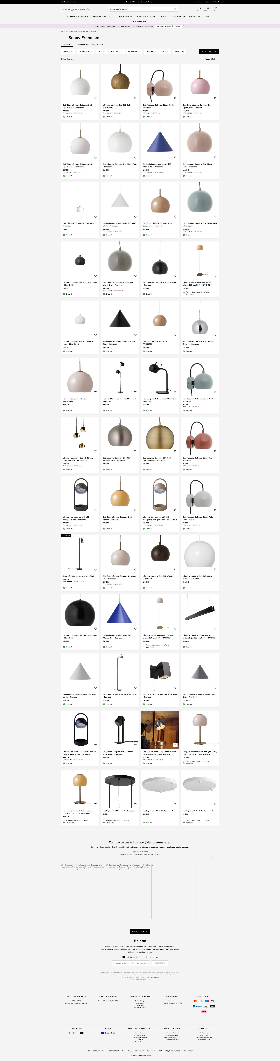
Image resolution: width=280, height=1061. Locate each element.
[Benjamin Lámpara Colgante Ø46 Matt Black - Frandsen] (120, 327)
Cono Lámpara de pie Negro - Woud (78, 576)
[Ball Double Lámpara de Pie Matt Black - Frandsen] (120, 386)
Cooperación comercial (172, 1039)
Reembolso (140, 1005)
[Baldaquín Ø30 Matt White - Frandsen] (200, 798)
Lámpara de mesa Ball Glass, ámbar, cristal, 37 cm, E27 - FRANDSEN (78, 812)
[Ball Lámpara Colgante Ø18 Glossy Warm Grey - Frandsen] (120, 269)
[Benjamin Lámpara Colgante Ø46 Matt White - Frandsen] (80, 680)
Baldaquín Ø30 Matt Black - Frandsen (119, 811)
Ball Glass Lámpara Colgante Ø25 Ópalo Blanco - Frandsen (77, 106)
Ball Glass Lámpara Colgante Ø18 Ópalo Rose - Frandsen (197, 106)
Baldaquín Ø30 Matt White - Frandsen (199, 811)
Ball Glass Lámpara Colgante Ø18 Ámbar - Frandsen (117, 518)
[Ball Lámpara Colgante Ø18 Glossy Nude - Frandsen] (200, 151)
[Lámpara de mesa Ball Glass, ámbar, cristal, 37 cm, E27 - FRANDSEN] (80, 798)
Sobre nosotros (140, 1033)
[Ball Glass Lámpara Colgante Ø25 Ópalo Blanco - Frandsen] (80, 92)
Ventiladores (125, 16)
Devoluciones (140, 1003)
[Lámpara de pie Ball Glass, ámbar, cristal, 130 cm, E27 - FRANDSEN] (200, 269)
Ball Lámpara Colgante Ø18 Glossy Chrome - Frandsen (198, 342)
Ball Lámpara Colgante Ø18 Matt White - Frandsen (120, 165)
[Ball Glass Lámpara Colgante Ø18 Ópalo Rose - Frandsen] (200, 92)
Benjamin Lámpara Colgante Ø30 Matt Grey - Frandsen (199, 695)
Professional (140, 21)
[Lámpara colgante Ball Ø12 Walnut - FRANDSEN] (160, 563)
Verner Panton (203, 1035)
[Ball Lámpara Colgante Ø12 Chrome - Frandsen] (80, 210)
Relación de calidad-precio (204, 1037)
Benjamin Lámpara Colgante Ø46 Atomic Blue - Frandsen (117, 636)
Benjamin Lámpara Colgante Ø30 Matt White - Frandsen (119, 224)
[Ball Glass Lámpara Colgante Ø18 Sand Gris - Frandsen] (120, 563)
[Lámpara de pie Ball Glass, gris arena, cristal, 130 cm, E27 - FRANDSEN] (160, 622)
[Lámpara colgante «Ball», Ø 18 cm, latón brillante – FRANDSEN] (80, 445)
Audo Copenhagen (204, 1033)
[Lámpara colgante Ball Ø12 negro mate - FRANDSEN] (80, 269)
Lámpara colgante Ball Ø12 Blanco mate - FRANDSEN (78, 342)
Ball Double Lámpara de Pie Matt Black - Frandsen (119, 400)
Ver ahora (149, 26)
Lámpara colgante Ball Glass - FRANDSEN (156, 342)
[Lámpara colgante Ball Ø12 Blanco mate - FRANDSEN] (80, 327)
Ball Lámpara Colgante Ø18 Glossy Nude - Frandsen (198, 165)
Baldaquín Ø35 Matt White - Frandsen (159, 811)
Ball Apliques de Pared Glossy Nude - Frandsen (159, 106)
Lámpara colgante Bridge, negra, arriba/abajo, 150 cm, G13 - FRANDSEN (199, 636)
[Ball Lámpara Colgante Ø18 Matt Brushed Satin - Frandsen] (120, 445)
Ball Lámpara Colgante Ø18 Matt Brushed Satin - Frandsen (117, 459)
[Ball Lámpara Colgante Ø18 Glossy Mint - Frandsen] (200, 210)
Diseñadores (81, 31)
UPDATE (168, 26)
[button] (95, 98)
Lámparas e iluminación (68, 31)
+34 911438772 (76, 1001)
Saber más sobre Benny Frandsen (90, 44)
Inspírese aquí (138, 932)
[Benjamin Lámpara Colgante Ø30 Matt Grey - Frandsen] (200, 680)
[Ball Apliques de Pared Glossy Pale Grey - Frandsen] (200, 504)
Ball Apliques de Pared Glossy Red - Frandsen (198, 459)
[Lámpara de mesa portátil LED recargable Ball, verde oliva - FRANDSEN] (80, 504)
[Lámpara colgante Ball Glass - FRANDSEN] (160, 327)
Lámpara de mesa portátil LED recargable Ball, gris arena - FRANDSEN (160, 518)
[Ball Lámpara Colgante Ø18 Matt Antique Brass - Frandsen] (160, 445)
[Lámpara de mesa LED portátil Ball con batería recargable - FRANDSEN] (80, 738)
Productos (67, 44)
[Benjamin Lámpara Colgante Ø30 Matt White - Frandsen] (120, 210)
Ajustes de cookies (172, 1035)
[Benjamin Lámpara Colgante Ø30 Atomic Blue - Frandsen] (160, 151)
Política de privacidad (152, 977)
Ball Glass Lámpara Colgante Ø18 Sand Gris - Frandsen (119, 577)
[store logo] (75, 9)
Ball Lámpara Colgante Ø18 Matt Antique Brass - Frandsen (157, 459)
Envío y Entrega (140, 1001)
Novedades (194, 16)
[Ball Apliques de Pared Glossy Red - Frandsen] (200, 445)
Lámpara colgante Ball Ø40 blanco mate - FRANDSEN (197, 577)
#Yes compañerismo (172, 1033)
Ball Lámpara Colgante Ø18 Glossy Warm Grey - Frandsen (118, 283)
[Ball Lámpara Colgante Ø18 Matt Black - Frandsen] (160, 269)
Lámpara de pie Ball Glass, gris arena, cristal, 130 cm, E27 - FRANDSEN (159, 636)
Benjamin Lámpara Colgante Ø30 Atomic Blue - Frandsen (157, 165)
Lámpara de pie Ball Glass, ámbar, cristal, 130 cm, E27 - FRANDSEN (197, 283)
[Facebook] (69, 1033)
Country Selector (140, 1042)
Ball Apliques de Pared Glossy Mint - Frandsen (198, 400)
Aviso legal (140, 1039)
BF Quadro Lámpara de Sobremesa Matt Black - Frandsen (118, 752)
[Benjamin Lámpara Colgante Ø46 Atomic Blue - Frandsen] (120, 622)
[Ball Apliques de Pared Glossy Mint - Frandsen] (200, 386)
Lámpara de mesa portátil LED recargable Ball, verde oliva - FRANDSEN (76, 518)
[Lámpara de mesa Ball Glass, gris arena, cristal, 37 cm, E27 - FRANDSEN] (200, 738)
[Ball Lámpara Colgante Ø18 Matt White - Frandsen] (120, 151)
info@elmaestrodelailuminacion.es (76, 1003)
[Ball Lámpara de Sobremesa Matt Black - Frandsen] (160, 386)
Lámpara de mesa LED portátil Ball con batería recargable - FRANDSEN (79, 752)
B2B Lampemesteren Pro (172, 1037)
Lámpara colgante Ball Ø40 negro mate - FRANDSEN (80, 636)
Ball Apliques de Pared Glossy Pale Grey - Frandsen (198, 518)
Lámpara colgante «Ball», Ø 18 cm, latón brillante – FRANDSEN (78, 459)
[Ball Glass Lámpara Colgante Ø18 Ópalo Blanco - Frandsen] (80, 151)
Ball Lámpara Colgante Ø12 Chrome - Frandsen (79, 224)
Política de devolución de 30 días (172, 1003)
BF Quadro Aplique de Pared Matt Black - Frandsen (160, 695)
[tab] (68, 51)
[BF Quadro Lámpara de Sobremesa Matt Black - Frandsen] (120, 738)
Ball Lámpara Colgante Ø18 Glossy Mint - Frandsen (200, 224)
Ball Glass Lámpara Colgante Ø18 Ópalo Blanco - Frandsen (77, 165)
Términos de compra (140, 1035)
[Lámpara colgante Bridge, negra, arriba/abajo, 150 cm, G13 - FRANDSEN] (200, 622)
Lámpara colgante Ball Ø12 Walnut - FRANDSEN (158, 577)
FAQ (76, 1005)
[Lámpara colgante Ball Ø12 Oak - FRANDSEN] (120, 92)
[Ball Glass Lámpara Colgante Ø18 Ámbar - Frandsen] (120, 504)
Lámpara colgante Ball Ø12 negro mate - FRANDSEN (80, 283)
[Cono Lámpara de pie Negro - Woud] (80, 563)
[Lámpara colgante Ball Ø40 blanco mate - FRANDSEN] (200, 563)
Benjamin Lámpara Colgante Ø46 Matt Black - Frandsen (119, 342)
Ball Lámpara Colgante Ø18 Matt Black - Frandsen (159, 283)
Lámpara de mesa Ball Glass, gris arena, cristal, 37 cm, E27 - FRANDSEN (200, 752)
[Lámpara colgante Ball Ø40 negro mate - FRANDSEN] (80, 622)
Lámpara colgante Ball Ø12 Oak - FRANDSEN (117, 106)
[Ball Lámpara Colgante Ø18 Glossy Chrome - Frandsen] (200, 327)
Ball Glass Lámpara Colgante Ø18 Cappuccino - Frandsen (157, 224)
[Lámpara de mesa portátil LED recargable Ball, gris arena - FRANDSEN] (160, 504)
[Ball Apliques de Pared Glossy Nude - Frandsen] (160, 92)
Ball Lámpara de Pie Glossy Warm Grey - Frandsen (120, 695)
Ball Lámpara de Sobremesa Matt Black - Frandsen (160, 400)
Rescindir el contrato (140, 1007)
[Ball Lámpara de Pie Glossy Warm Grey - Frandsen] (120, 680)
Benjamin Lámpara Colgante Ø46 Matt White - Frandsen (79, 695)
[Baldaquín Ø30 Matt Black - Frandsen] (120, 798)
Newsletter (172, 1001)
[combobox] (143, 8)
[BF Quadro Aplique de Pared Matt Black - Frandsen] (160, 680)
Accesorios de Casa (204, 1039)
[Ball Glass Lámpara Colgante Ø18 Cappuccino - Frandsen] (160, 210)
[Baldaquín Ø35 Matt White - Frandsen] (160, 798)
